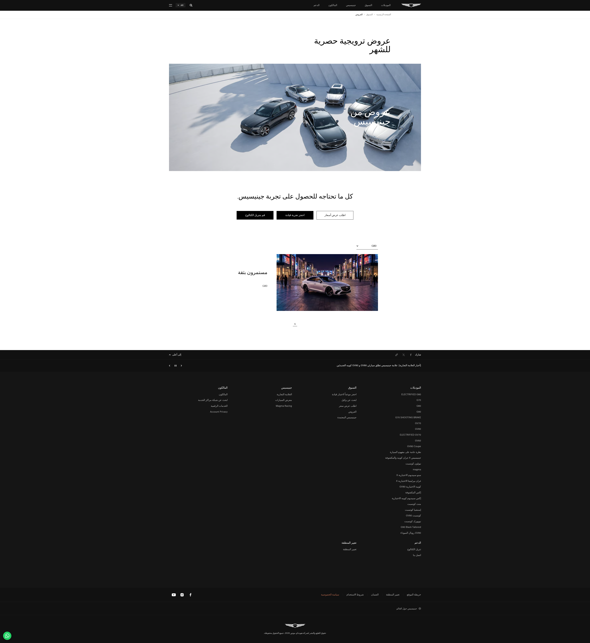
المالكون (223, 394)
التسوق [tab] (368, 5)
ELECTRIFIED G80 (411, 394)
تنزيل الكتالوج (414, 549)
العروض (352, 412)
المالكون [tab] (332, 5)
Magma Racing (284, 406)
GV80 (418, 429)
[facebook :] (190, 595)
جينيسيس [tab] (351, 5)
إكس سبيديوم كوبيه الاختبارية (406, 498)
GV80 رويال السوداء (410, 533)
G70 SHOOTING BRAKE (408, 417)
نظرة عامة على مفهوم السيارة (405, 452)
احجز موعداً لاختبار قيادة (344, 394)
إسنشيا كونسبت (413, 510)
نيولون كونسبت (413, 464)
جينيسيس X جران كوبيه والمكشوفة (403, 458)
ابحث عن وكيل (349, 400)
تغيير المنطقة (349, 549)
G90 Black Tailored (411, 527)
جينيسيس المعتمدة (346, 417)
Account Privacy (218, 412)
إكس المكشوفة (413, 492)
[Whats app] (7, 636)
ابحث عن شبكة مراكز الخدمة (212, 400)
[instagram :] (182, 595)
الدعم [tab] (316, 5)
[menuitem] (410, 355)
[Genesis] (411, 5)
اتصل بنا (417, 555)
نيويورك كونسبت (412, 521)
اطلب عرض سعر (347, 406)
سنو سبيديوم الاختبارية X (408, 475)
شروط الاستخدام (355, 595)
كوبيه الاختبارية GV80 (410, 487)
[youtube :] (174, 595)
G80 (419, 406)
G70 (419, 400)
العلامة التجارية (284, 394)
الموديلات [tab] (386, 5)
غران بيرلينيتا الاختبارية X (408, 481)
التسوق (369, 15)
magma (417, 469)
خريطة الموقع (414, 595)
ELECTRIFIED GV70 (410, 435)
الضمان (375, 595)
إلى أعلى (176, 355)
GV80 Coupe (414, 446)
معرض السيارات (283, 400)
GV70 (418, 423)
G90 (419, 412)
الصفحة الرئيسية (383, 15)
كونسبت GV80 (413, 515)
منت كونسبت (414, 504)
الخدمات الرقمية (219, 406)
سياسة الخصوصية (330, 595)
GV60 (418, 441)
